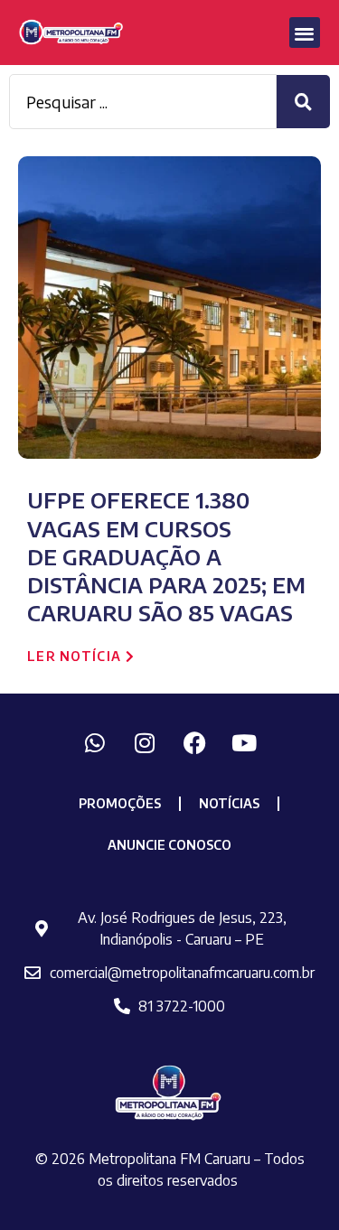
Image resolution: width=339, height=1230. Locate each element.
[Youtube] (244, 742)
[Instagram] (144, 742)
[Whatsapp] (95, 742)
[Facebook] (194, 742)
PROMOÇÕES (120, 803)
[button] (305, 33)
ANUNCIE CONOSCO (169, 845)
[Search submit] (303, 101)
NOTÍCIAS (229, 803)
